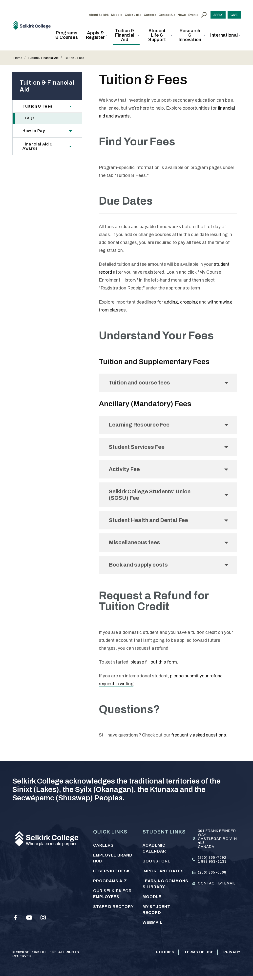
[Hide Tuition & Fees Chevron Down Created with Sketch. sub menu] (73, 106)
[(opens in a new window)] (15, 918)
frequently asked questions (198, 735)
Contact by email (216, 883)
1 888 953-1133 (212, 861)
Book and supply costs (138, 565)
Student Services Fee (137, 447)
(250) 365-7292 (212, 857)
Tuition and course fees (139, 383)
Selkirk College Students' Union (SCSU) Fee (149, 495)
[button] (68, 35)
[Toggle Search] (204, 15)
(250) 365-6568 (212, 872)
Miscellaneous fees (134, 543)
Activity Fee (124, 469)
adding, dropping (181, 302)
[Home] (33, 25)
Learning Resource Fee (139, 425)
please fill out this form (153, 662)
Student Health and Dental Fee (149, 520)
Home (18, 58)
